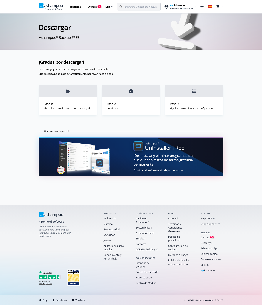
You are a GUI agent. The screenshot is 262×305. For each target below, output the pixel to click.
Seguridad (109, 235)
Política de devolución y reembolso (178, 262)
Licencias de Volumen (143, 264)
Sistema (108, 224)
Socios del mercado (147, 272)
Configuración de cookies (178, 247)
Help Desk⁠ (206, 218)
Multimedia (110, 218)
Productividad (112, 229)
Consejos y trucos (211, 259)
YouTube (80, 300)
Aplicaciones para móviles (114, 247)
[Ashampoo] (51, 215)
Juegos (107, 240)
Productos (75, 6)
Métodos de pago (178, 255)
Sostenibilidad (144, 227)
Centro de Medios (146, 283)
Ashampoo (209, 270)
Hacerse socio (144, 277)
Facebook (61, 300)
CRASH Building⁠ (145, 249)
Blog (44, 300)
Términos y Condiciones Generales (175, 227)
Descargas (207, 243)
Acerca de (173, 218)
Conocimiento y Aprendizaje (112, 256)
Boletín (205, 264)
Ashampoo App (209, 248)
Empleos (141, 238)
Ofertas (94, 6)
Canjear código (209, 254)
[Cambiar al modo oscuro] (202, 6)
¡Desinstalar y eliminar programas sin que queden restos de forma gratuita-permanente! (163, 160)
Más (107, 6)
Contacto (141, 244)
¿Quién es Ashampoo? (142, 220)
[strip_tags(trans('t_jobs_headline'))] (73, 277)
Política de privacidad (174, 238)
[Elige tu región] (209, 6)
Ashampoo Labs (145, 233)
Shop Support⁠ (209, 224)
